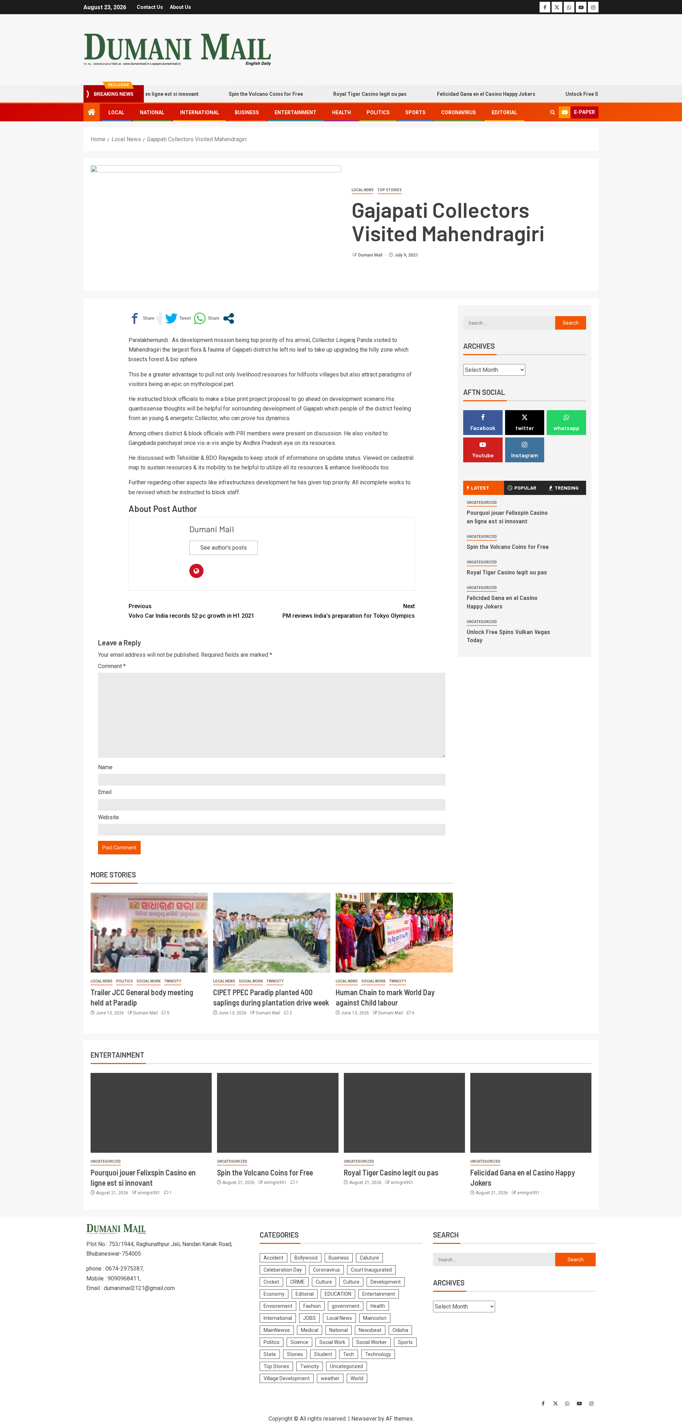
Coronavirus (458, 112)
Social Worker (371, 1342)
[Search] (552, 112)
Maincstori (374, 1318)
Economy (274, 1294)
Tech (348, 1354)
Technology (378, 1354)
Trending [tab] (566, 488)
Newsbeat (370, 1330)
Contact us (150, 7)
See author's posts (223, 547)
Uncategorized (482, 503)
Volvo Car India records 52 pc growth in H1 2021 (191, 611)
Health (341, 112)
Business (247, 112)
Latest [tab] (480, 488)
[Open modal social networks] (228, 318)
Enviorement (278, 1306)
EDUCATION (338, 1294)
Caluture (369, 1258)
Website (108, 817)
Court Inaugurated (371, 1270)
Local (116, 112)
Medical (309, 1330)
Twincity (172, 981)
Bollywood (306, 1258)
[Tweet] (178, 318)
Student (323, 1354)
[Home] (92, 113)
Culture (324, 1282)
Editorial (504, 112)
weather (330, 1378)
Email (105, 792)
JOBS (309, 1318)
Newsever (364, 1418)
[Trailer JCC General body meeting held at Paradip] (149, 933)
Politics (378, 112)
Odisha (400, 1330)
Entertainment (295, 112)
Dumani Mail (370, 255)
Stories (295, 1354)
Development (385, 1282)
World (357, 1378)
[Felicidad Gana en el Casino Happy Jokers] (530, 1113)
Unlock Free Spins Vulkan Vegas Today (586, 94)
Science (299, 1342)
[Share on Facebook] (142, 318)
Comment (112, 666)
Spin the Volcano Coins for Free (240, 94)
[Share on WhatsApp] (207, 318)
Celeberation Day (283, 1270)
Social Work (148, 981)
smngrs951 (149, 1192)
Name (105, 767)
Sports (415, 112)
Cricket (271, 1282)
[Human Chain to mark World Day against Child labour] (394, 933)
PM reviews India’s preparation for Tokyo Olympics (348, 611)
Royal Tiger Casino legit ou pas (344, 94)
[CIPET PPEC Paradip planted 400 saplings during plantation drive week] (271, 933)
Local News (363, 190)
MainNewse (277, 1330)
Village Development (287, 1378)
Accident (273, 1258)
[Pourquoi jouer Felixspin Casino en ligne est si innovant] (151, 1113)
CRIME (297, 1282)
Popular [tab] (525, 488)
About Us (180, 7)
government (345, 1306)
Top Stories (389, 190)
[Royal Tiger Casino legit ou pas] (404, 1113)
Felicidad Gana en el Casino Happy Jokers (460, 94)
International (199, 112)
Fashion (312, 1306)
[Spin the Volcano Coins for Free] (277, 1113)
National (152, 112)
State (270, 1354)
